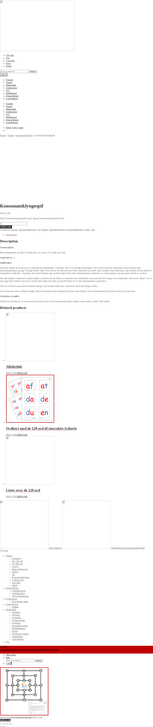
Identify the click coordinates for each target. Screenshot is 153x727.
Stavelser (16, 582)
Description (11, 235)
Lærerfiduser (12, 98)
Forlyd (15, 566)
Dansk (9, 82)
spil (93, 229)
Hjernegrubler (18, 620)
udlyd (14, 585)
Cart (9, 663)
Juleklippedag (18, 593)
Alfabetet (16, 558)
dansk (45, 229)
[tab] (79, 235)
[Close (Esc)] (1, 723)
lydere (87, 229)
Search (32, 71)
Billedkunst (11, 93)
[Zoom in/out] (10, 723)
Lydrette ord (17, 580)
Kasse (9, 66)
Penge (15, 631)
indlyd (15, 572)
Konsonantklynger (24, 135)
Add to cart (6, 227)
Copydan (10, 60)
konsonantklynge (57, 229)
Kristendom (11, 88)
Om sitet (10, 55)
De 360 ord (17, 564)
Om (8, 58)
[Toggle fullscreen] (7, 723)
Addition (16, 612)
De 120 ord (17, 561)
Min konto (11, 655)
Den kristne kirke (20, 601)
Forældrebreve (19, 591)
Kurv (8, 63)
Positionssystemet (20, 634)
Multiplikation (18, 628)
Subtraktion (17, 636)
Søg (8, 657)
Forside (9, 80)
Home (3, 135)
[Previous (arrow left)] (1, 726)
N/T (8, 90)
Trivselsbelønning (20, 596)
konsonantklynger (74, 229)
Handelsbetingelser (9, 649)
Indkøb (15, 607)
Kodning (16, 623)
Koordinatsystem (20, 626)
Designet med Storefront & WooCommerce (38, 649)
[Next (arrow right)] (4, 726)
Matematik (11, 85)
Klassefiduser (12, 96)
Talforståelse (18, 639)
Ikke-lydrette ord (20, 569)
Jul (13, 574)
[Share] (4, 723)
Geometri (16, 617)
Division (16, 615)
